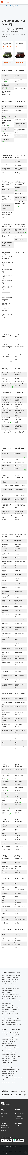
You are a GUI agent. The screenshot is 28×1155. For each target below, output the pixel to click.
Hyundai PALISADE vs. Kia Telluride (10, 1069)
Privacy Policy (18, 1151)
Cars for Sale (4, 1111)
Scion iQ (16, 5)
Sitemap (2, 1151)
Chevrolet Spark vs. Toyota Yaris (10, 988)
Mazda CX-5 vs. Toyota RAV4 (9, 1067)
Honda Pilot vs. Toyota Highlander (11, 1035)
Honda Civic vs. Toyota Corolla (10, 1039)
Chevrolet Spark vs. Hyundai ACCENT (11, 996)
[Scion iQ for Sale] (21, 64)
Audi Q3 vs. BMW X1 (7, 1062)
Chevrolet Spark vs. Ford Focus (9, 981)
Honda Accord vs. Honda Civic (9, 1071)
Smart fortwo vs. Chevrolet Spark (10, 1009)
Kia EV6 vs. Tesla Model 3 (8, 1082)
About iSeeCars (4, 1125)
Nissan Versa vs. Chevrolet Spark (10, 994)
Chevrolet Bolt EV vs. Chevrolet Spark (11, 1024)
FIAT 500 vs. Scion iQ (7, 990)
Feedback (3, 1133)
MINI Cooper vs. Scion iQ (8, 1003)
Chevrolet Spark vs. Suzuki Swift (10, 977)
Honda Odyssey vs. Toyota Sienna (10, 1047)
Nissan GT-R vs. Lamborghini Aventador (12, 1077)
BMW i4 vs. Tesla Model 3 (8, 1058)
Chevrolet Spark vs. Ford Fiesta (10, 979)
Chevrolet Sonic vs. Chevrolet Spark (11, 1001)
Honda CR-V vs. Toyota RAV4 (9, 1060)
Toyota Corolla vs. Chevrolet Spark (11, 1018)
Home (3, 5)
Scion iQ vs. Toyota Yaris (8, 1011)
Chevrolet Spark (9, 5)
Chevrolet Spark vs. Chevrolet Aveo (11, 1014)
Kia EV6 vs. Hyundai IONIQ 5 (9, 1045)
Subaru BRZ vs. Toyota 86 (8, 1041)
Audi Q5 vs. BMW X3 (7, 1043)
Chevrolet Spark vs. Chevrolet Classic (11, 1020)
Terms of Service (9, 1151)
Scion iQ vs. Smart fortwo (8, 984)
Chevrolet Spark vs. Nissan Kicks (10, 1016)
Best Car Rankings (19, 1113)
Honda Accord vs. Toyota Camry (10, 1037)
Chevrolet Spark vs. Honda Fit (9, 986)
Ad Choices (20, 1153)
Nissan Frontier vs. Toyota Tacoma (11, 1056)
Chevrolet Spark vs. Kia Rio (8, 992)
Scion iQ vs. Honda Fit (7, 1005)
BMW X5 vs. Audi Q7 (7, 1065)
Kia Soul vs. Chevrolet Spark (9, 1022)
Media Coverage (5, 1127)
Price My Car (18, 1116)
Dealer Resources (19, 1118)
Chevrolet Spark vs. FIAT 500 (9, 999)
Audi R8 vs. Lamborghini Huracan (10, 1080)
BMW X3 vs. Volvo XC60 (7, 1075)
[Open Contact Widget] (25, 1152)
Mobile (2, 1116)
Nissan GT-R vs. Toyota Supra (9, 1052)
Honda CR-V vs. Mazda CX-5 (9, 1054)
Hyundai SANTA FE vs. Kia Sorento (10, 1050)
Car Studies (17, 1111)
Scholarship (3, 1130)
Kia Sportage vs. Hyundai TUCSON (10, 1032)
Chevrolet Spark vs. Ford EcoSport (10, 1007)
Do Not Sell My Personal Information (8, 1153)
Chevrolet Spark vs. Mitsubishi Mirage (11, 975)
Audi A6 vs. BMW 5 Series (8, 1073)
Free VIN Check (4, 1113)
